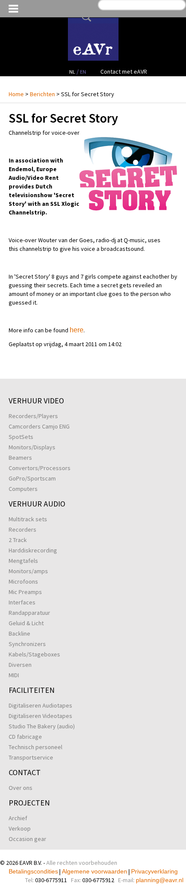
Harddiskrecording (33, 550)
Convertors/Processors (40, 468)
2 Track (18, 540)
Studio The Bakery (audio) (42, 726)
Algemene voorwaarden (94, 871)
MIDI (14, 675)
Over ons (20, 788)
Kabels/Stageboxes (34, 654)
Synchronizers (27, 644)
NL (72, 71)
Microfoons (23, 581)
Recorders (22, 529)
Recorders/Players (33, 416)
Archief (18, 818)
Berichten (42, 94)
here (76, 330)
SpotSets (21, 437)
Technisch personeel (35, 747)
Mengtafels (23, 561)
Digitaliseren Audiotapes (40, 705)
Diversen (20, 665)
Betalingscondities (33, 871)
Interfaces (22, 602)
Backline (19, 633)
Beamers (20, 457)
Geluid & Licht (26, 623)
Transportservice (31, 757)
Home (16, 94)
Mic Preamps (25, 592)
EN (83, 71)
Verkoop (20, 828)
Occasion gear (27, 839)
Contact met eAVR (123, 71)
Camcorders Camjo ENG (39, 426)
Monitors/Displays (32, 447)
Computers (23, 489)
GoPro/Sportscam (32, 478)
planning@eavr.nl (159, 880)
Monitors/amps (28, 571)
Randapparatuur (29, 613)
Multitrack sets (28, 519)
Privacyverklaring (154, 871)
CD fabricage (25, 736)
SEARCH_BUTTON (84, 16)
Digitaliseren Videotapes (40, 716)
